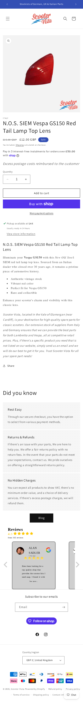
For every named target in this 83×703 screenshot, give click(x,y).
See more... (34, 581)
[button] (7, 18)
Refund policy (55, 689)
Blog (41, 518)
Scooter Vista (18, 688)
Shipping (20, 145)
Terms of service (21, 694)
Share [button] (10, 365)
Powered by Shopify (35, 688)
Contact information (63, 694)
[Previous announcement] (7, 4)
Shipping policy (41, 694)
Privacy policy (73, 689)
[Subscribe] (63, 607)
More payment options (41, 213)
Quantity (8, 171)
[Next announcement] (76, 4)
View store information (21, 234)
